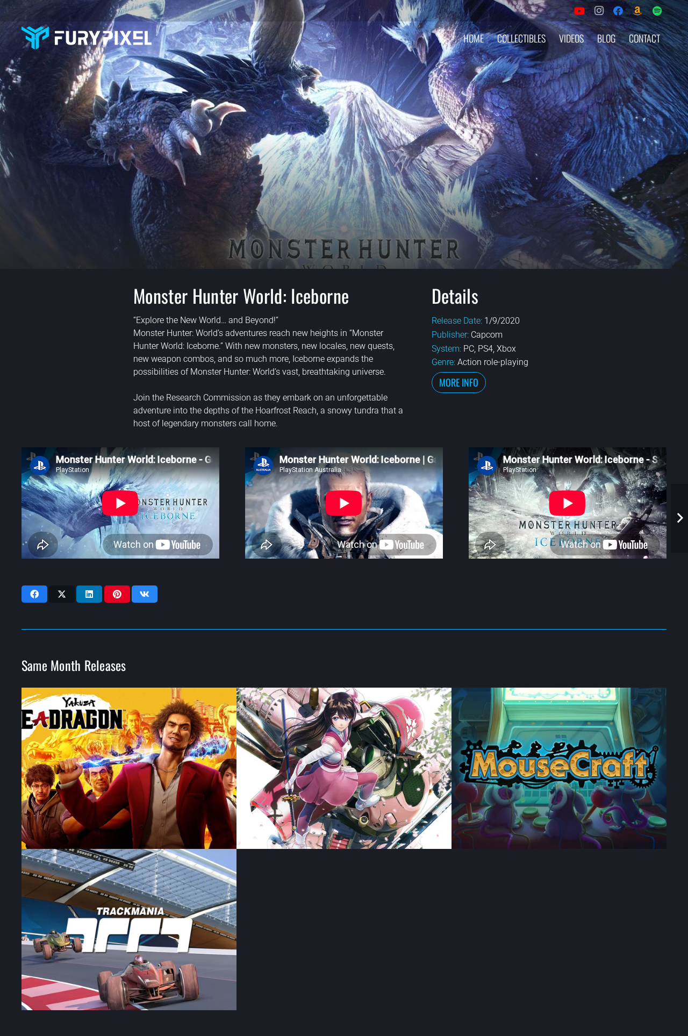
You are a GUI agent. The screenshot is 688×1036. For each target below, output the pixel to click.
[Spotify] (656, 10)
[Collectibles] (637, 10)
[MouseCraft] (559, 768)
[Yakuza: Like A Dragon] (129, 768)
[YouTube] (579, 10)
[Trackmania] (129, 929)
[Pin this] (117, 594)
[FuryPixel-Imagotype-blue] (87, 37)
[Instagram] (598, 10)
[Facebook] (618, 10)
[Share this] (34, 594)
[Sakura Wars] (344, 768)
